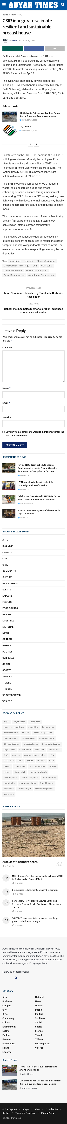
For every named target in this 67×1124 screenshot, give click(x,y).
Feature (7, 602)
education (39, 750)
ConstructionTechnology (16, 266)
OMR (51, 761)
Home (5, 15)
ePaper (26, 1109)
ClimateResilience (46, 261)
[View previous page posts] (30, 144)
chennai (29, 261)
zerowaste (9, 794)
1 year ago (24, 518)
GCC (6, 755)
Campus (7, 552)
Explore (7, 595)
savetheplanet (11, 778)
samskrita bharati (38, 772)
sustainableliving (28, 783)
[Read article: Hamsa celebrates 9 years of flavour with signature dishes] (8, 513)
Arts (5, 540)
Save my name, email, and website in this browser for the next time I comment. (35, 434)
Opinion (7, 639)
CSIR (35, 266)
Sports (6, 670)
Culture (7, 577)
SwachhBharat (47, 783)
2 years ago (25, 475)
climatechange (31, 744)
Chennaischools (46, 738)
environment (54, 750)
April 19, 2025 (29, 40)
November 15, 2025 (29, 130)
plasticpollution (37, 766)
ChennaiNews (28, 738)
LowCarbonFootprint (36, 270)
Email (6, 402)
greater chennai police (35, 755)
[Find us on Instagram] (10, 978)
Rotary (7, 772)
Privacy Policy (47, 1113)
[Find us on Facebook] (3, 978)
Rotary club (19, 772)
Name (6, 388)
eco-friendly (25, 750)
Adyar (6, 722)
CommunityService (51, 744)
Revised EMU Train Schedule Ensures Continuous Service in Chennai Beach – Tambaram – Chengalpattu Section (37, 468)
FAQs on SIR (25, 126)
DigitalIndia (9, 750)
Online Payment (9, 1109)
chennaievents (11, 738)
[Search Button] (63, 5)
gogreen (16, 755)
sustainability (49, 778)
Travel (6, 682)
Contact (6, 1113)
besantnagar (48, 727)
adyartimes (15, 261)
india (20, 761)
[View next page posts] (36, 144)
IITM (52, 755)
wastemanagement (44, 789)
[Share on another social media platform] (55, 48)
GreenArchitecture (13, 270)
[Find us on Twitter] (16, 978)
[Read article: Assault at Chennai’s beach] (33, 835)
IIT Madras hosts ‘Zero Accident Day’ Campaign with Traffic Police (36, 484)
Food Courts (10, 608)
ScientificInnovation (14, 275)
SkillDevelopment (30, 778)
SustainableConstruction (41, 275)
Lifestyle (8, 620)
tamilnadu (9, 789)
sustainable (9, 783)
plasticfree (20, 766)
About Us (39, 1109)
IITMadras (9, 761)
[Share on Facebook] (34, 48)
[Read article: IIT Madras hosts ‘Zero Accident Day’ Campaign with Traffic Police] (8, 485)
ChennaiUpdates (12, 744)
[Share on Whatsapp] (12, 48)
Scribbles (8, 658)
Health (6, 614)
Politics (7, 651)
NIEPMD (41, 761)
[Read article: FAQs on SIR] (9, 130)
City (20, 15)
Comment (8, 347)
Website (6, 417)
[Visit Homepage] (33, 5)
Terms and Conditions (25, 1113)
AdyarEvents (19, 722)
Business (7, 546)
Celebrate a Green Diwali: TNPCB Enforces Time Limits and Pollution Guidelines (39, 498)
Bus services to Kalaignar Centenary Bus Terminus (35, 889)
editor (14, 40)
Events (6, 589)
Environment (10, 583)
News (13, 15)
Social (6, 664)
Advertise (53, 1109)
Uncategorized (11, 695)
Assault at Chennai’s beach (20, 862)
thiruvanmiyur (24, 789)
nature (30, 761)
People (6, 645)
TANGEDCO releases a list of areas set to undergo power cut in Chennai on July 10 (35, 920)
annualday (33, 727)
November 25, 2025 (29, 120)
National (7, 627)
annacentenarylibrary (14, 727)
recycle (52, 766)
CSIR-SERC (46, 266)
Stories (7, 676)
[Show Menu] (4, 5)
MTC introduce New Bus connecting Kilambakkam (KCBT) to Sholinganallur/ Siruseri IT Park (38, 877)
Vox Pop (7, 701)
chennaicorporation (43, 733)
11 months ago (26, 503)
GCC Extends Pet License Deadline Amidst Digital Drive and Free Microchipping (40, 114)
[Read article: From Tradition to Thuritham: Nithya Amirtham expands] (9, 1070)
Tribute (7, 689)
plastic (7, 766)
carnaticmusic (11, 733)
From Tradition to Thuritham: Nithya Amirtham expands (38, 1068)
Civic (5, 564)
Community (9, 571)
